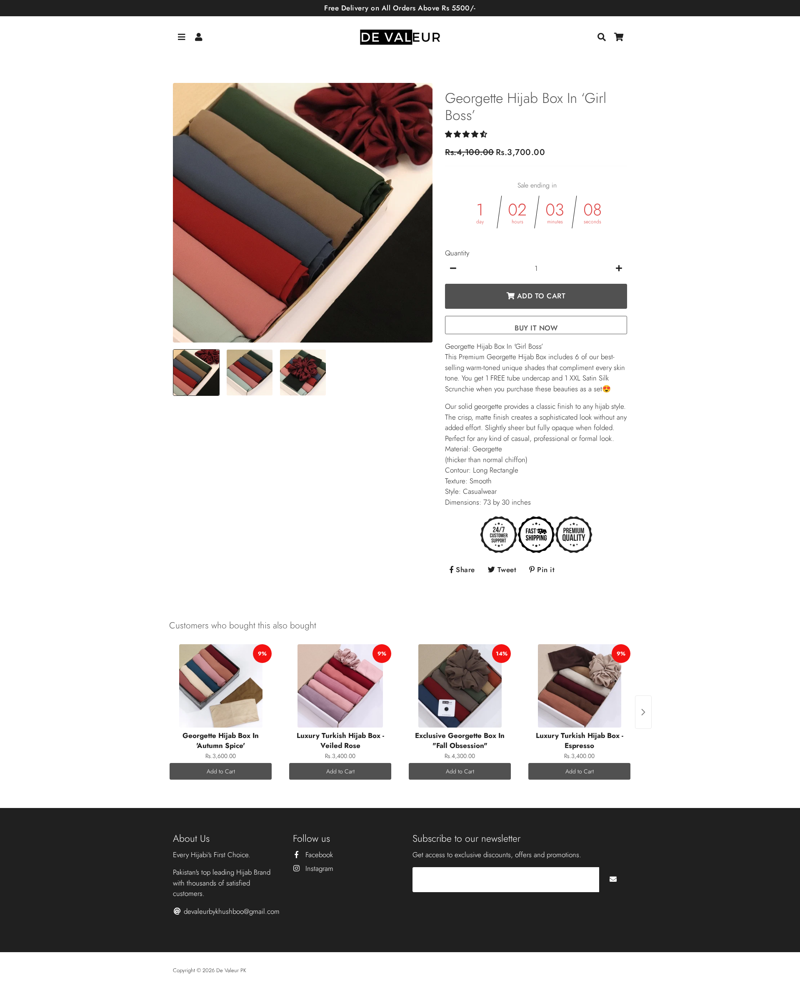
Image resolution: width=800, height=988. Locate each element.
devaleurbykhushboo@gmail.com (231, 911)
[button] (467, 134)
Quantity (457, 253)
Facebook (318, 855)
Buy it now (536, 328)
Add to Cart (221, 771)
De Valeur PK (231, 970)
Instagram (318, 868)
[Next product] (643, 712)
